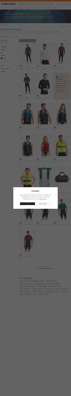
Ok (27, 203)
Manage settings (43, 204)
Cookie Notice (42, 199)
